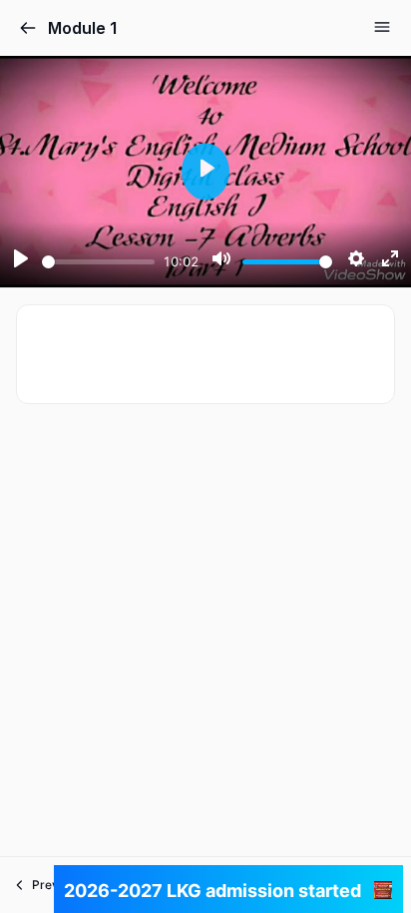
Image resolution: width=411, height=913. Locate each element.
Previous (57, 884)
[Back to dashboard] (28, 28)
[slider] (98, 261)
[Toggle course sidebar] (382, 27)
